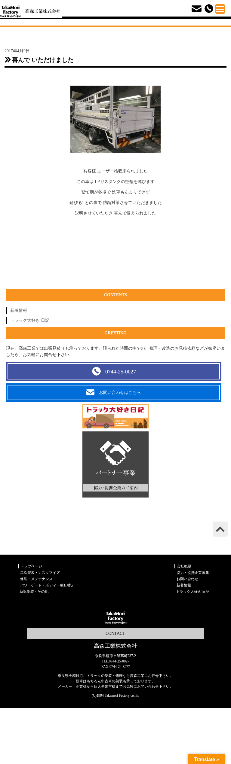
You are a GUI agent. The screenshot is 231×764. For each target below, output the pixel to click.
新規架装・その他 (34, 591)
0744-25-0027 (120, 372)
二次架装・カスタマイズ (40, 573)
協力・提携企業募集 (193, 573)
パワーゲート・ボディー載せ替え (47, 585)
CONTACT (115, 633)
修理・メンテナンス (36, 579)
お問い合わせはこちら (120, 392)
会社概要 (184, 566)
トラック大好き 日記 (29, 320)
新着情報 (18, 310)
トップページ (31, 566)
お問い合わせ (187, 579)
